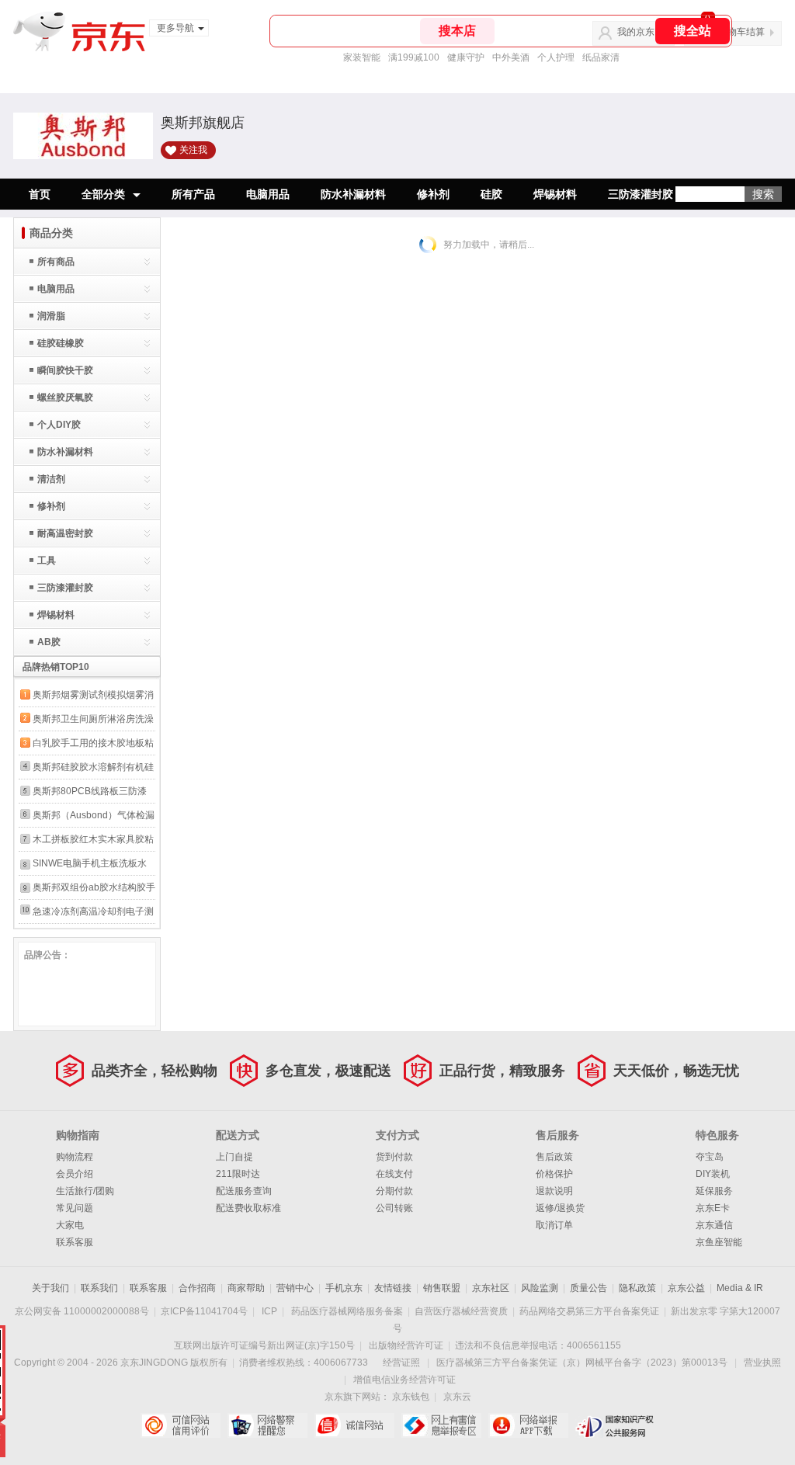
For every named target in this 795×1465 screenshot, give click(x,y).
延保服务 (714, 1191)
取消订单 (554, 1225)
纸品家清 (601, 57)
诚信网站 (354, 1425)
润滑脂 (51, 316)
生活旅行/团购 (85, 1191)
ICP (269, 1311)
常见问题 (74, 1208)
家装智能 (361, 57)
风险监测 (539, 1288)
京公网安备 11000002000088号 (82, 1311)
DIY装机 (713, 1173)
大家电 (70, 1225)
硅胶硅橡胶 (60, 343)
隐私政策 (637, 1288)
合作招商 (197, 1288)
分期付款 (394, 1191)
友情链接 (392, 1288)
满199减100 (413, 57)
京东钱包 (410, 1396)
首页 (39, 194)
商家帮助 (246, 1288)
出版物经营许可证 (406, 1345)
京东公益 (686, 1288)
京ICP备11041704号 (204, 1311)
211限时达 (238, 1173)
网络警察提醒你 (267, 1425)
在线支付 (394, 1173)
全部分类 (103, 194)
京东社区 (490, 1288)
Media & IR (740, 1288)
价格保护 (554, 1173)
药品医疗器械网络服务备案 (347, 1311)
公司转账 (394, 1208)
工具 (46, 560)
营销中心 (295, 1288)
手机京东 (344, 1288)
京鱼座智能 (719, 1242)
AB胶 (49, 642)
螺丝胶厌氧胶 (65, 397)
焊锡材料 (555, 194)
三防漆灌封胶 (640, 194)
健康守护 (465, 57)
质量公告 (588, 1288)
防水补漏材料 (353, 194)
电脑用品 (268, 194)
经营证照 (401, 1362)
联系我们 (99, 1288)
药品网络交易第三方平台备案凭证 (589, 1311)
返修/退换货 (560, 1208)
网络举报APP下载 (528, 1425)
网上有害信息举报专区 (441, 1425)
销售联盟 (441, 1288)
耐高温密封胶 (65, 533)
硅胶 (491, 194)
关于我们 (50, 1288)
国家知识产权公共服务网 (615, 1425)
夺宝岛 (710, 1156)
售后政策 (554, 1156)
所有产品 (193, 194)
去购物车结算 (737, 31)
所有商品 (56, 261)
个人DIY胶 (59, 424)
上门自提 (234, 1156)
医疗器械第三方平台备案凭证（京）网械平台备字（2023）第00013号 (581, 1362)
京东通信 (714, 1225)
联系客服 (74, 1242)
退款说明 (554, 1191)
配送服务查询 (244, 1191)
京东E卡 (713, 1208)
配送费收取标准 (248, 1208)
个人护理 (556, 57)
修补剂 (433, 194)
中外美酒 (510, 57)
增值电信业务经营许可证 (404, 1379)
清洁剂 (51, 479)
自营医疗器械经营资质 (461, 1311)
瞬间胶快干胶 (65, 370)
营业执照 (762, 1362)
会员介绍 (74, 1173)
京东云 (457, 1396)
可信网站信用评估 (180, 1425)
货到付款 (394, 1156)
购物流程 (74, 1156)
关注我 (193, 149)
